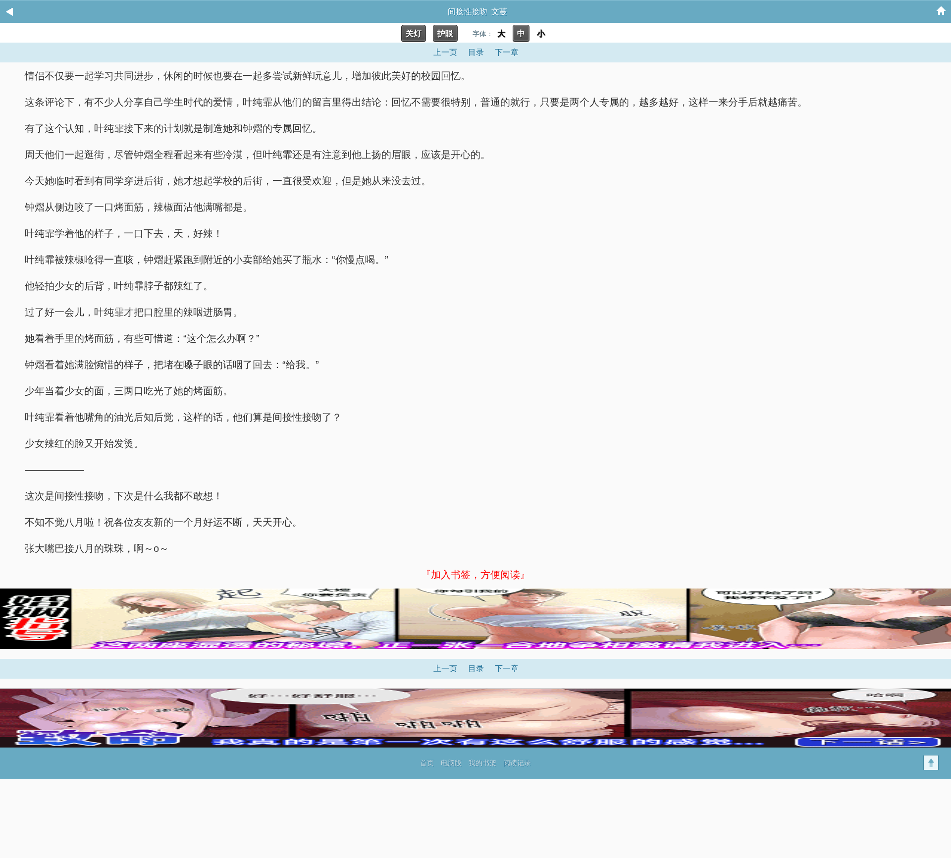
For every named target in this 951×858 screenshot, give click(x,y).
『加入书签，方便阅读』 (475, 574)
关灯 (414, 33)
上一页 (445, 52)
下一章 (507, 52)
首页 (427, 763)
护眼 (445, 33)
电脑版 (451, 763)
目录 (476, 52)
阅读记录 (517, 763)
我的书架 (482, 763)
